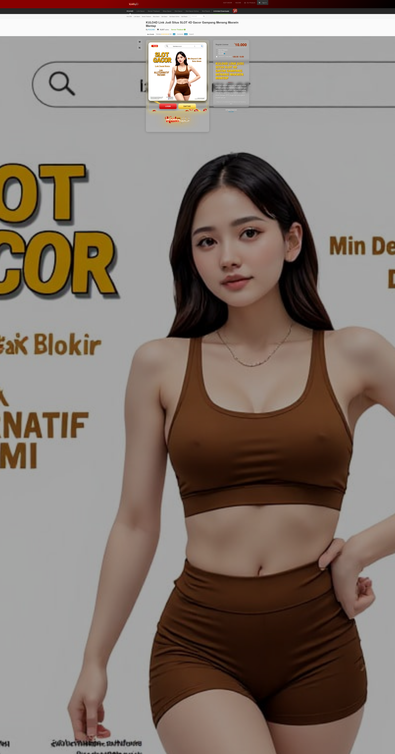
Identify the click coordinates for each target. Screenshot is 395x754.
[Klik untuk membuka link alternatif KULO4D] (177, 71)
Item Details (150, 34)
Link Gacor (137, 16)
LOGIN (168, 106)
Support (191, 34)
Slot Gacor (164, 16)
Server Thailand (146, 16)
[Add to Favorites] (140, 42)
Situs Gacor (156, 16)
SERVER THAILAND (231, 57)
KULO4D (129, 16)
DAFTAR (187, 106)
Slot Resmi (184, 16)
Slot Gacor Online (174, 16)
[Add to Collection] (140, 48)
